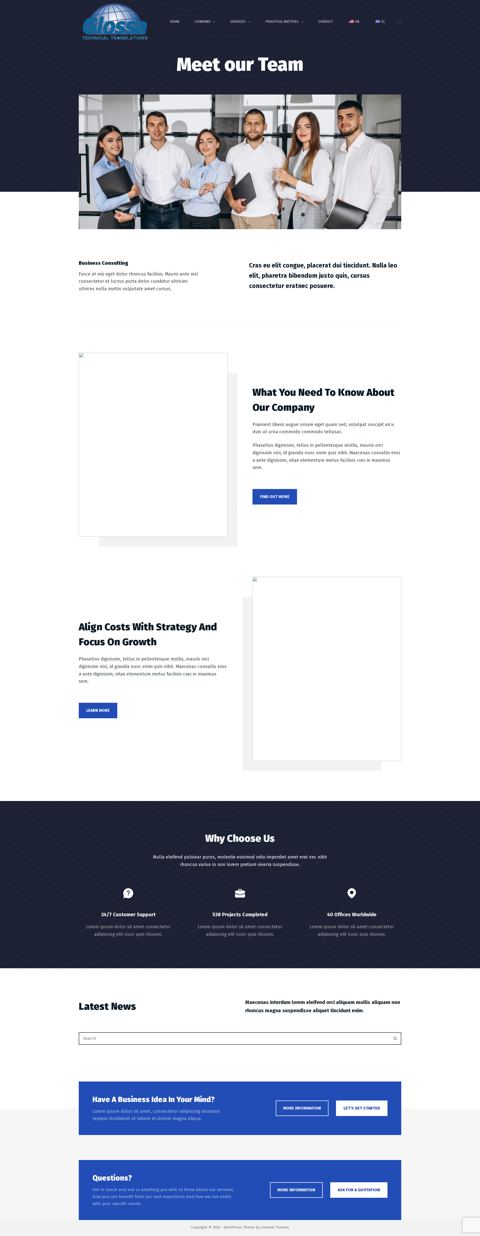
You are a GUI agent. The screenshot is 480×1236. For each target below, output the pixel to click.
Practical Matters (282, 22)
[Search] (399, 22)
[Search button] (395, 1038)
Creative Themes (275, 1227)
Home (175, 22)
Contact (325, 22)
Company (202, 22)
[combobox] (234, 1038)
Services (238, 22)
